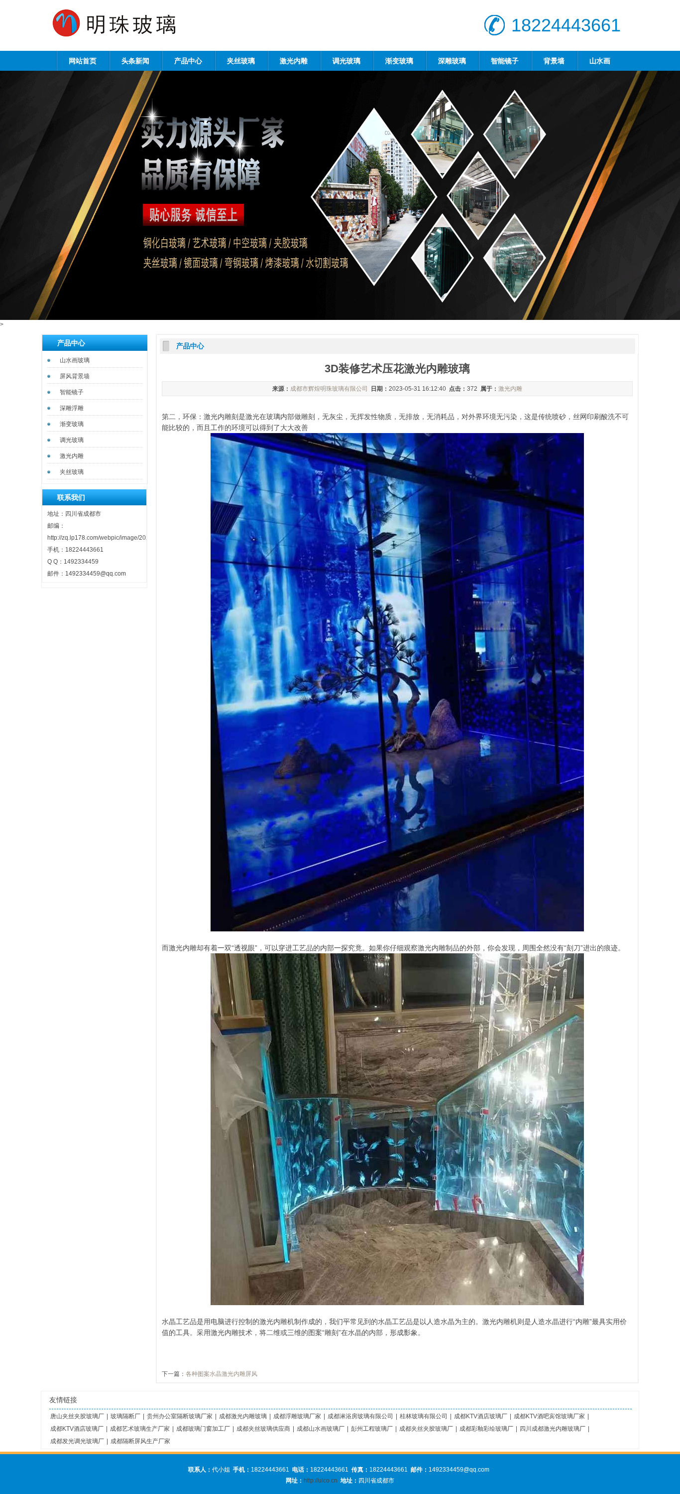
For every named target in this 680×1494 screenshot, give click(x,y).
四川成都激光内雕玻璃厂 (552, 1428)
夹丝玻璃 (241, 61)
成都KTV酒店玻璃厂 (480, 1416)
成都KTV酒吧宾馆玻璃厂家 (549, 1416)
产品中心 (188, 61)
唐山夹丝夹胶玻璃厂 (77, 1416)
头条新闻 (135, 61)
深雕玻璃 (452, 61)
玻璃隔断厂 (125, 1416)
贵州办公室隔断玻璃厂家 (180, 1416)
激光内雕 (294, 61)
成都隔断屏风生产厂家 (140, 1441)
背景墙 (554, 61)
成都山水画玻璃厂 (320, 1428)
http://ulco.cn (321, 1480)
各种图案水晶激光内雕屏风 (221, 1373)
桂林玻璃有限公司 (424, 1416)
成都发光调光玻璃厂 (77, 1441)
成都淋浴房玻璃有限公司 (360, 1416)
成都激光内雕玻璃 (243, 1416)
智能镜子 (505, 61)
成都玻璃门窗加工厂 (203, 1428)
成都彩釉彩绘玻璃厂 (486, 1428)
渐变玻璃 (399, 61)
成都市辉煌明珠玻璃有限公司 (329, 388)
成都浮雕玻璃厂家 (297, 1416)
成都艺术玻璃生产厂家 (140, 1428)
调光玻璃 (346, 61)
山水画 (599, 61)
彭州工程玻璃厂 (372, 1428)
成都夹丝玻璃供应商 (263, 1428)
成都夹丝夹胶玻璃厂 (426, 1428)
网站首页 (83, 61)
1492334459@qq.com (95, 573)
